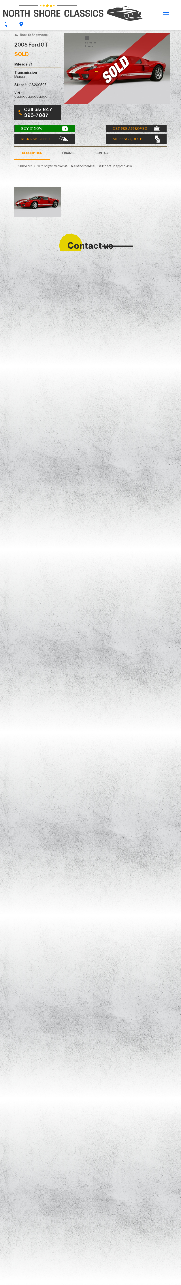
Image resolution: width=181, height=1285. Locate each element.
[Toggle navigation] (165, 14)
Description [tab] (32, 153)
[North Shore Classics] (73, 12)
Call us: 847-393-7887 (39, 112)
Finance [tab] (68, 153)
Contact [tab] (102, 153)
